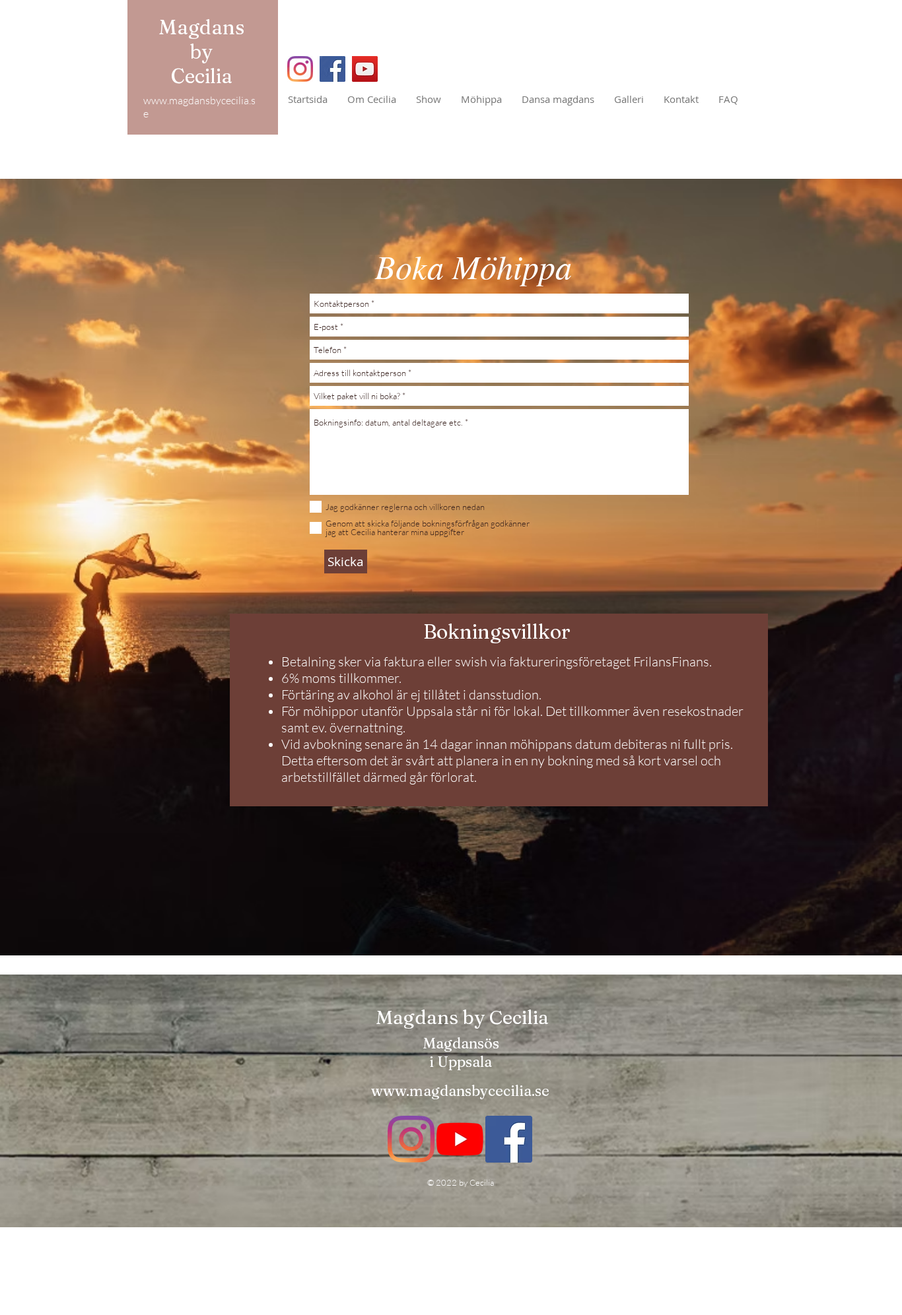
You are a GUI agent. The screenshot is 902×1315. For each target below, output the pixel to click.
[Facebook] (332, 69)
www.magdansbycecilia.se (460, 1090)
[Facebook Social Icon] (508, 1139)
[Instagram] (300, 69)
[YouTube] (365, 69)
